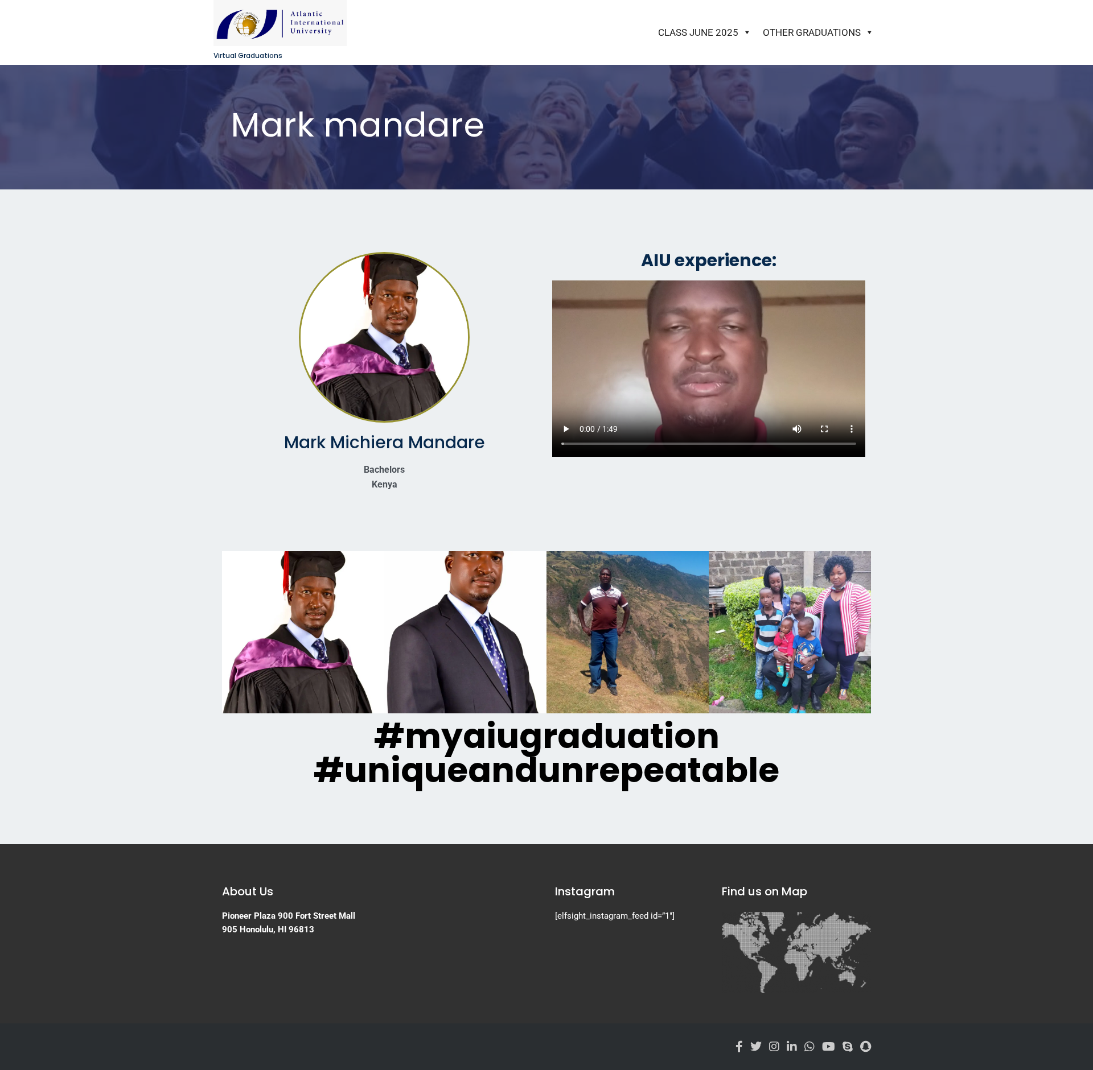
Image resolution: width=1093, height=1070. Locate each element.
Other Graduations (812, 32)
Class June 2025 (698, 32)
